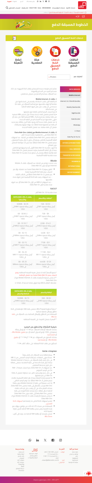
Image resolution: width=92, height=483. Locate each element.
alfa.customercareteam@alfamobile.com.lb (45, 460)
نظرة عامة (75, 452)
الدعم (21, 1)
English (15, 1)
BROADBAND (46, 8)
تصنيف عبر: (77, 76)
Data (39, 8)
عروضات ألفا (20, 462)
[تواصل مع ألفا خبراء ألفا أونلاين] (87, 473)
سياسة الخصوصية (73, 462)
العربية (9, 1)
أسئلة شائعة (21, 454)
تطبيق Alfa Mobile (18, 332)
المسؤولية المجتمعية (75, 459)
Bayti (22, 466)
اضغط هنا (51, 334)
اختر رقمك (24, 8)
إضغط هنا (41, 339)
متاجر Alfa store (31, 1)
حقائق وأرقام (34, 455)
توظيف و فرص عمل (73, 455)
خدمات (46, 12)
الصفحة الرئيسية (79, 12)
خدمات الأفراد (70, 8)
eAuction (33, 8)
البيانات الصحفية (33, 453)
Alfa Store (48, 416)
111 (48, 454)
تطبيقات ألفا (20, 460)
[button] (70, 89)
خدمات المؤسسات (58, 8)
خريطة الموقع (20, 468)
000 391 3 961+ (49, 452)
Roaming (21, 464)
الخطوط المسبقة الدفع (56, 12)
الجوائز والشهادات (33, 457)
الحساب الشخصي (14, 8)
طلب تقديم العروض (21, 457)
